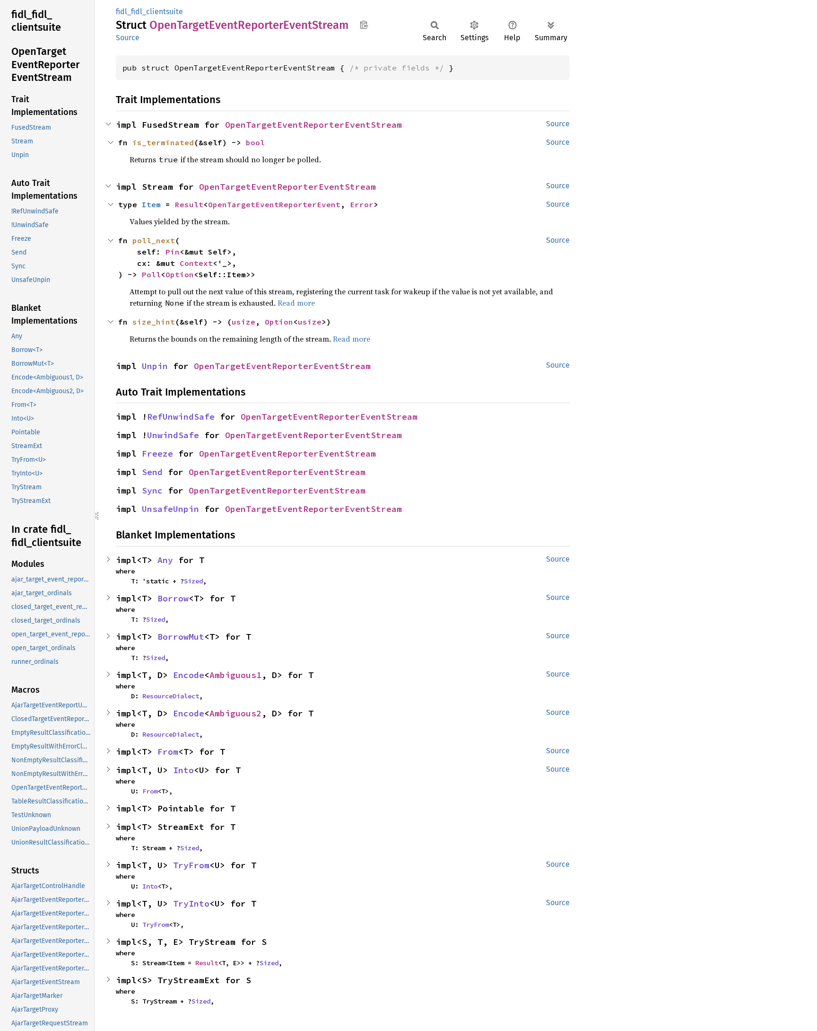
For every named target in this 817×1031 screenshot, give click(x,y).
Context (196, 263)
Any (165, 560)
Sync (152, 490)
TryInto (191, 903)
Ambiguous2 (235, 713)
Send (152, 472)
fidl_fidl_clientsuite (149, 11)
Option (179, 274)
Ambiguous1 (235, 675)
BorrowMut (180, 636)
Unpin (155, 366)
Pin (172, 251)
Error (362, 204)
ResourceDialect (170, 696)
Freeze (157, 453)
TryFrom (191, 865)
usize (243, 321)
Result (189, 204)
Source (127, 37)
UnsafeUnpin (170, 508)
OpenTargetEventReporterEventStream (313, 124)
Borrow (173, 598)
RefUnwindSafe (181, 416)
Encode (188, 675)
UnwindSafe (173, 435)
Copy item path (364, 25)
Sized (193, 581)
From (167, 751)
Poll (151, 274)
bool (255, 142)
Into (183, 770)
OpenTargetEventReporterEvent (274, 204)
